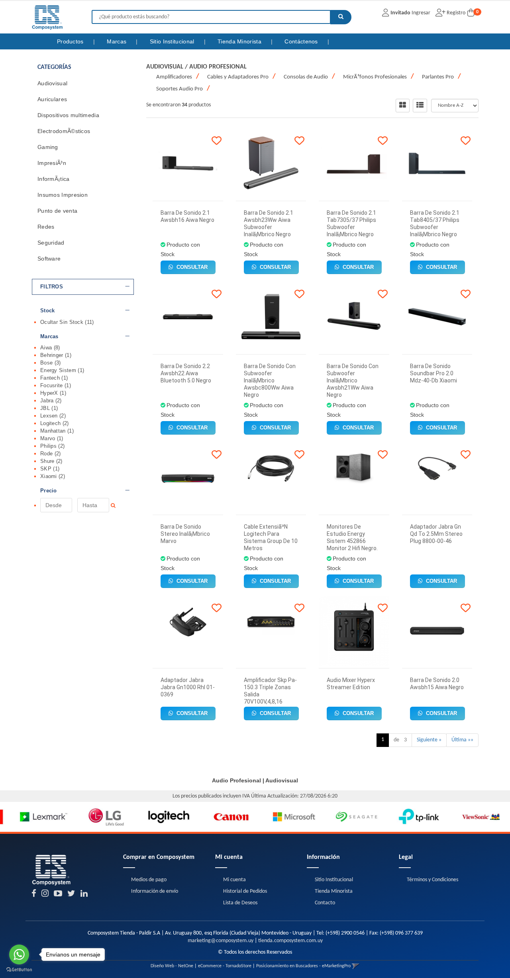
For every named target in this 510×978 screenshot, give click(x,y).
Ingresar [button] (421, 13)
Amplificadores (174, 77)
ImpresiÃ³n (51, 163)
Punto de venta (57, 211)
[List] (420, 105)
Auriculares (52, 99)
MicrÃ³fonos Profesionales (375, 77)
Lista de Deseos (240, 903)
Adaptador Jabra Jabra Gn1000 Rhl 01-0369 (188, 687)
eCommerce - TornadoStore (224, 966)
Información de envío (154, 891)
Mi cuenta (234, 880)
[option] (31, 817)
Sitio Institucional (173, 41)
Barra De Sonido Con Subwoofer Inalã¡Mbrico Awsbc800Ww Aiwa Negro (270, 380)
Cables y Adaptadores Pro (238, 77)
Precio (48, 491)
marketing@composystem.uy (220, 941)
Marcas (117, 41)
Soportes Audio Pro (179, 89)
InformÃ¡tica (53, 179)
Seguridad (51, 242)
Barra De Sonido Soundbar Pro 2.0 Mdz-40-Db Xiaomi (433, 373)
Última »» (462, 740)
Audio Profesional (218, 67)
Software (49, 258)
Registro (455, 13)
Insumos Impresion (62, 195)
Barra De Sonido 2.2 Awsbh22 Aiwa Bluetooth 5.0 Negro (186, 373)
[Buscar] (340, 17)
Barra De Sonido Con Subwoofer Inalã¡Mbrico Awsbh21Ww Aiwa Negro (353, 380)
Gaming (47, 147)
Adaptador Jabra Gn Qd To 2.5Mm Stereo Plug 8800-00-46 (436, 533)
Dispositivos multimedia (68, 115)
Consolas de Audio (306, 77)
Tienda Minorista (240, 41)
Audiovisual (52, 83)
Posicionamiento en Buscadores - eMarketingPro (303, 966)
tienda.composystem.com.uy (290, 941)
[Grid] (403, 105)
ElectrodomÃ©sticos (63, 131)
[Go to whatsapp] (19, 954)
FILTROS (51, 287)
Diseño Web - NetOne (172, 966)
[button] (355, 966)
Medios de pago (149, 880)
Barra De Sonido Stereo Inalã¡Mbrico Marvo (185, 533)
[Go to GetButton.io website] (19, 969)
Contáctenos (302, 41)
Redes (46, 226)
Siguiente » (429, 740)
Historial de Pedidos (245, 891)
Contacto (325, 903)
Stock (47, 311)
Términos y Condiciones (432, 880)
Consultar (191, 267)
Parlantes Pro (438, 77)
